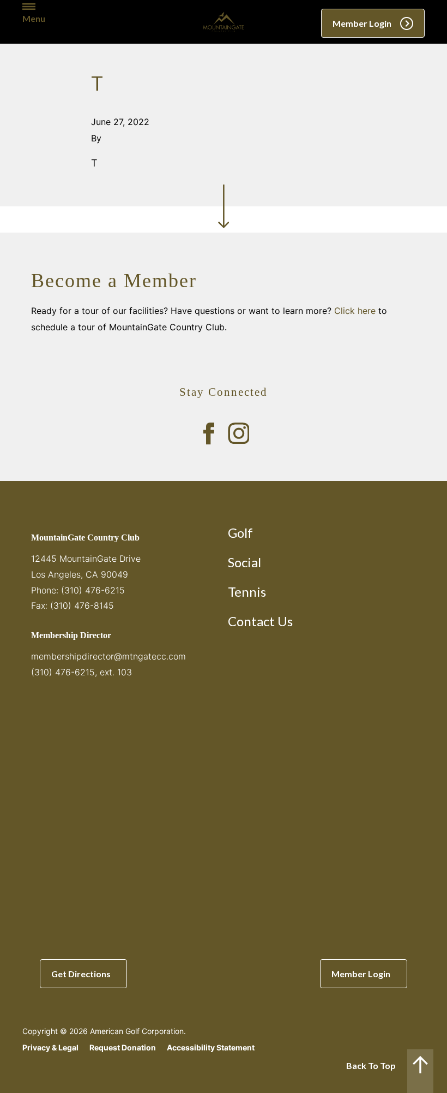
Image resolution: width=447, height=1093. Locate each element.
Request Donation (122, 1047)
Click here (355, 310)
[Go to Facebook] (209, 433)
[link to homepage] (223, 22)
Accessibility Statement (211, 1047)
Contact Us (260, 621)
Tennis (247, 591)
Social (244, 562)
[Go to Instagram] (239, 433)
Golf (240, 532)
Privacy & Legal (50, 1047)
